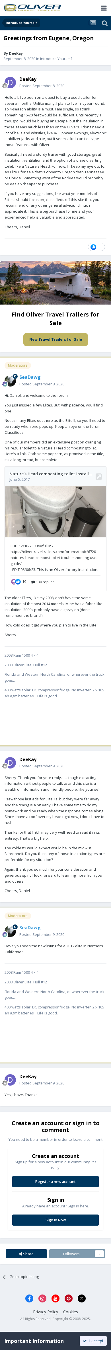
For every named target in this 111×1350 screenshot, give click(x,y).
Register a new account (55, 1181)
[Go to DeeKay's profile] (10, 82)
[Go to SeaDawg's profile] (10, 381)
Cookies (70, 1311)
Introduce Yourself (56, 58)
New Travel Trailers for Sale (55, 339)
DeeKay (16, 53)
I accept (95, 1340)
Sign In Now (56, 1219)
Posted (41, 85)
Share (28, 1253)
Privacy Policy (45, 1311)
